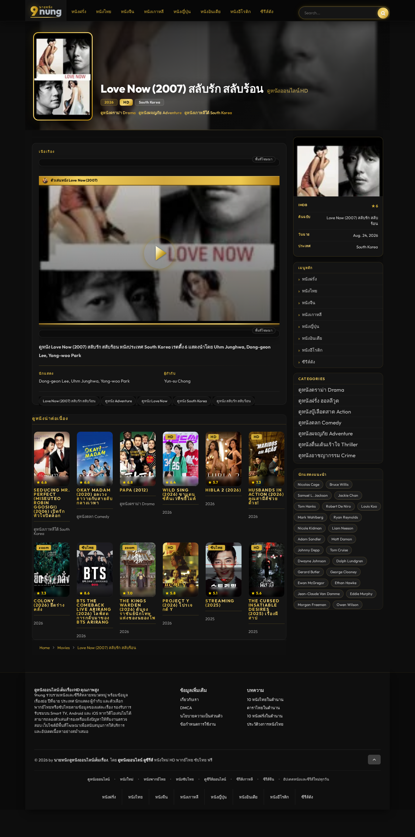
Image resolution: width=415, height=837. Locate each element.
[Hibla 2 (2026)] (223, 459)
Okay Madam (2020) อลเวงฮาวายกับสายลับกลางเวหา (95, 496)
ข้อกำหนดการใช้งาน (198, 724)
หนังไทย (103, 11)
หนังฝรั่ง (78, 11)
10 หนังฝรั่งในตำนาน (265, 715)
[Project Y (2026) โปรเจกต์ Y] (180, 570)
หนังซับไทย (185, 779)
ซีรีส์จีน (268, 779)
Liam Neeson (342, 528)
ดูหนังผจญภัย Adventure (160, 112)
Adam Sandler (309, 539)
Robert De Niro (338, 506)
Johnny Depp (309, 550)
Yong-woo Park (115, 381)
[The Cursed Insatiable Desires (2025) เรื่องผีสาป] (266, 570)
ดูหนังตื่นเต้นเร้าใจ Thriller (328, 444)
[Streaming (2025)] (223, 570)
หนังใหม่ (126, 779)
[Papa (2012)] (138, 459)
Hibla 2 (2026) (223, 490)
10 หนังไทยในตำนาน (265, 699)
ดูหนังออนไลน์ (98, 779)
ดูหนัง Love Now (154, 401)
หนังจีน (127, 11)
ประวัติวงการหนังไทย (265, 724)
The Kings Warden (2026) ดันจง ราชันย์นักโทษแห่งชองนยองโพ (138, 609)
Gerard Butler (309, 572)
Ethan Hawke (345, 582)
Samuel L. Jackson (313, 495)
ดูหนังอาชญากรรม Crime (326, 455)
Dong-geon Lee (54, 381)
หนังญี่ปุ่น (182, 11)
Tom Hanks (307, 506)
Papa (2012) (134, 490)
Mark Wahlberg (310, 517)
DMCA (186, 707)
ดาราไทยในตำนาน (263, 707)
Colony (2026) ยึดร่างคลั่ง (49, 605)
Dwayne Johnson (312, 561)
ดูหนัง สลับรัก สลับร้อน (234, 401)
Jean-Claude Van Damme (319, 593)
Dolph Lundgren (349, 561)
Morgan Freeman (312, 604)
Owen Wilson (347, 604)
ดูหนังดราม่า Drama (118, 112)
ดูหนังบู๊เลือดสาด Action (324, 411)
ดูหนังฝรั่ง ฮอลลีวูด (318, 400)
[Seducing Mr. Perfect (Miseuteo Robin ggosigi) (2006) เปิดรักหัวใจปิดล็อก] (52, 459)
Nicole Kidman (310, 528)
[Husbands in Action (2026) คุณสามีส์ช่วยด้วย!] (266, 459)
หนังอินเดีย (211, 11)
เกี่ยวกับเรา (189, 699)
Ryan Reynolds (346, 517)
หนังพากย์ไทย (155, 779)
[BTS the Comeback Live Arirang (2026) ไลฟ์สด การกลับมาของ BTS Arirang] (94, 570)
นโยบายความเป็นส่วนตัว (201, 715)
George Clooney (343, 572)
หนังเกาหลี (154, 11)
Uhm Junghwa (84, 381)
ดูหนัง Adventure (118, 401)
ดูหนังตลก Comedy (319, 422)
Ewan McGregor (311, 582)
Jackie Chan (348, 495)
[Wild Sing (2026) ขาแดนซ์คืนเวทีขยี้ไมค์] (180, 459)
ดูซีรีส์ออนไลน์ (215, 779)
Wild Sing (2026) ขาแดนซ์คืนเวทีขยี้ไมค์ (179, 494)
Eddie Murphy (361, 593)
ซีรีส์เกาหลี (244, 779)
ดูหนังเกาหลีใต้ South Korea (208, 112)
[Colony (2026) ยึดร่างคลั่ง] (52, 570)
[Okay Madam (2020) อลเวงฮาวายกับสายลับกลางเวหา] (94, 459)
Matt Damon (341, 539)
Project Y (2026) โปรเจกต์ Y (178, 605)
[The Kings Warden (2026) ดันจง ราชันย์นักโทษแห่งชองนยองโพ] (138, 570)
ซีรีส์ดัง (266, 11)
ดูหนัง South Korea (192, 401)
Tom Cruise (339, 550)
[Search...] (383, 13)
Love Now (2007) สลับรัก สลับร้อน (69, 401)
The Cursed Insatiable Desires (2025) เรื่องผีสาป (264, 609)
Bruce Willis (339, 484)
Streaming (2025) (220, 603)
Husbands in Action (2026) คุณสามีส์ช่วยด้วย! (266, 496)
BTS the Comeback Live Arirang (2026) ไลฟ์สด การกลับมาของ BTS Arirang (94, 611)
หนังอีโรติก (240, 11)
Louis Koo (369, 506)
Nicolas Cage (308, 484)
